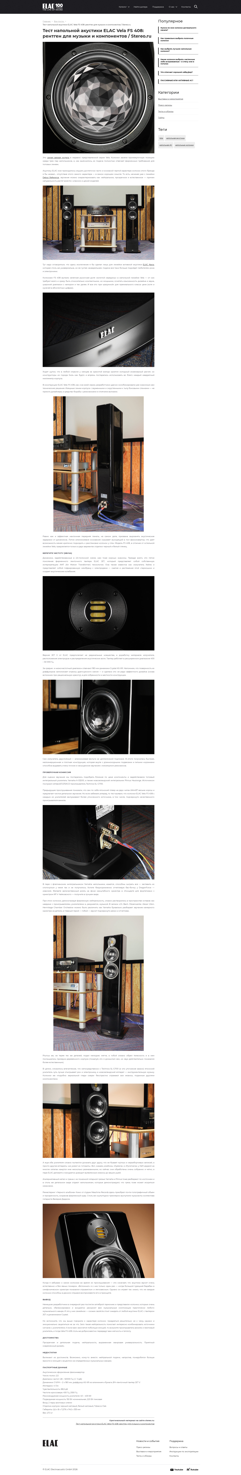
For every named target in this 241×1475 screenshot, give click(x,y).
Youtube (178, 1469)
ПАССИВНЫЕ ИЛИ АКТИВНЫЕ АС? (177, 80)
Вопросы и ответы (178, 1447)
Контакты (186, 7)
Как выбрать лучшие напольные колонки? (176, 50)
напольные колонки (184, 145)
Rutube (194, 1469)
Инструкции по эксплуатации (183, 1451)
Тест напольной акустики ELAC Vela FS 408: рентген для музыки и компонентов (115, 1424)
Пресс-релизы (165, 105)
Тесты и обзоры (165, 111)
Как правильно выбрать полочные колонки (177, 39)
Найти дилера (140, 7)
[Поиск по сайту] (195, 6)
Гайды (161, 118)
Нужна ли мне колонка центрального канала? (178, 29)
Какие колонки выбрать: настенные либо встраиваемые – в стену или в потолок (178, 61)
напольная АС (165, 145)
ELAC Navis (148, 264)
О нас (171, 7)
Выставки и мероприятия (170, 99)
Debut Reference (51, 177)
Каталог (123, 7)
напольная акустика (175, 138)
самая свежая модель (58, 157)
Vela (161, 138)
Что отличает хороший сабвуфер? (177, 72)
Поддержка (158, 7)
